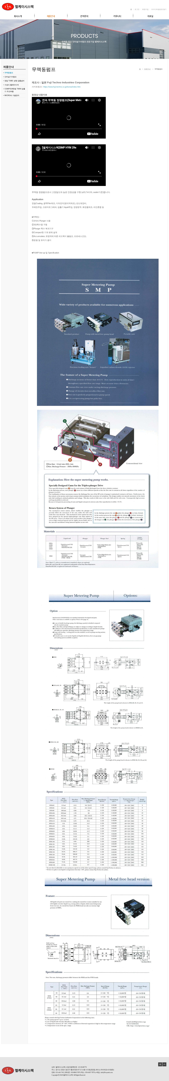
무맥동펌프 (8, 73)
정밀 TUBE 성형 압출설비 (14, 81)
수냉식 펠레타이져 (11, 85)
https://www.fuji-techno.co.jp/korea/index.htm (62, 87)
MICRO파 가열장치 (11, 95)
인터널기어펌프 (10, 77)
